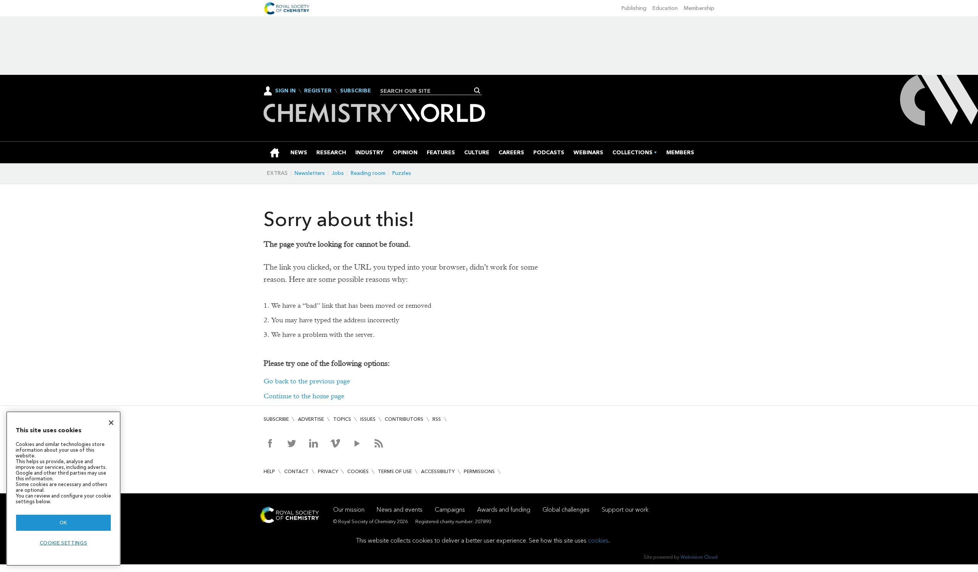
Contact (296, 471)
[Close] (111, 422)
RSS (436, 419)
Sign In (285, 90)
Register (318, 91)
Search (477, 90)
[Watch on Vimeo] (335, 443)
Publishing (634, 8)
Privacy (328, 471)
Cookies (358, 471)
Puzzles (401, 173)
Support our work (625, 509)
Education (665, 8)
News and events (400, 509)
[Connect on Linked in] (313, 443)
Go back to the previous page (307, 381)
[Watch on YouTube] (357, 443)
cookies (598, 540)
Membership (699, 8)
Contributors (404, 419)
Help (269, 471)
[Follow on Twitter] (291, 443)
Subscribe (355, 91)
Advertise (311, 419)
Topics (342, 419)
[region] (63, 488)
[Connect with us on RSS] (378, 443)
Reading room (368, 173)
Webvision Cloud (698, 557)
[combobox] (428, 91)
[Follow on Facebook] (270, 443)
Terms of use (395, 471)
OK (63, 522)
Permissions (479, 471)
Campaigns (450, 509)
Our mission (348, 509)
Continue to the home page (304, 396)
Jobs (338, 173)
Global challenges (565, 509)
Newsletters (310, 173)
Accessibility (438, 471)
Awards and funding (503, 509)
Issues (368, 419)
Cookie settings (63, 543)
